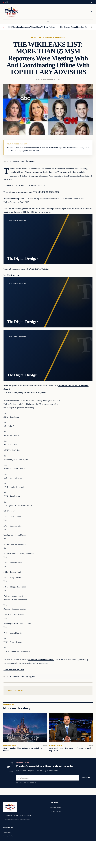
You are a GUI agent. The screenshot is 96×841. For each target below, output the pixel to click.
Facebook (16, 161)
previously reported (15, 198)
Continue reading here (14, 669)
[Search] (90, 11)
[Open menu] (48, 21)
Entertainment (38, 37)
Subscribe (86, 778)
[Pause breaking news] (91, 27)
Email (22, 161)
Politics (61, 37)
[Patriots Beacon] (11, 11)
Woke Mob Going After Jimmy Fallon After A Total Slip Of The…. (70, 749)
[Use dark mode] (91, 2)
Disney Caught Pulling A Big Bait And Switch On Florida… (22, 749)
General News (51, 37)
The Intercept (13, 275)
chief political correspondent (41, 659)
